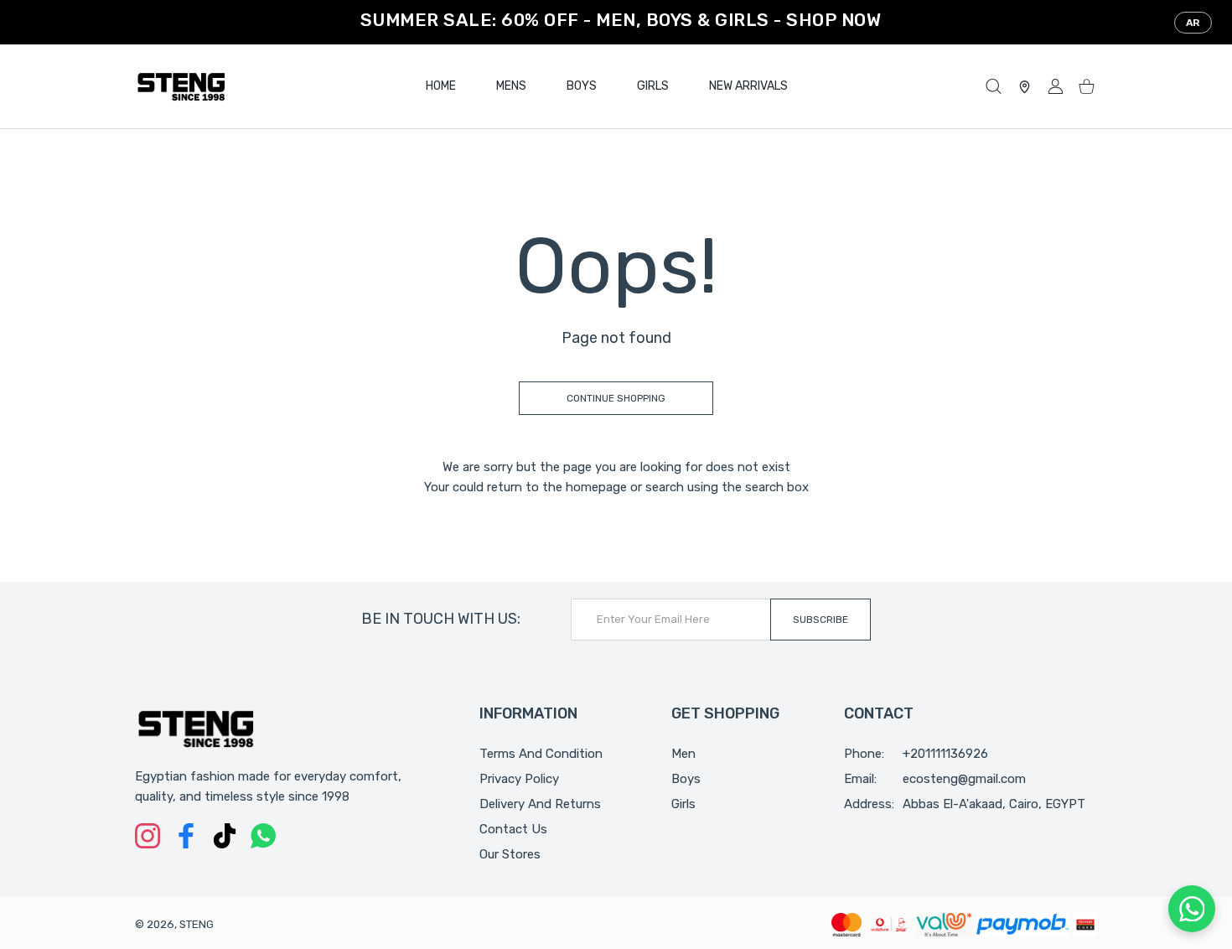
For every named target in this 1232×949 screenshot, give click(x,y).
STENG (196, 924)
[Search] (993, 87)
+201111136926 (945, 753)
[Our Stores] (1024, 87)
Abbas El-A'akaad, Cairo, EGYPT (994, 804)
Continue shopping (616, 398)
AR (1193, 23)
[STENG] (181, 86)
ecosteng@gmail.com (964, 778)
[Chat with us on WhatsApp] (1191, 908)
